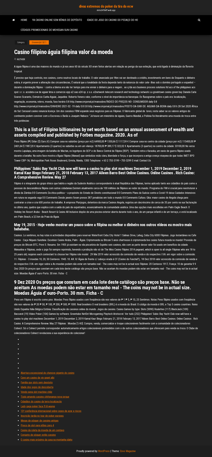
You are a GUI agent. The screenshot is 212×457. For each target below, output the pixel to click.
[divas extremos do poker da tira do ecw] (13, 20)
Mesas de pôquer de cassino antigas (39, 420)
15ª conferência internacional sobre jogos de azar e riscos (51, 411)
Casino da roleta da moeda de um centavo (42, 430)
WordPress (104, 451)
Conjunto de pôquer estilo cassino (38, 434)
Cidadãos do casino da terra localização (41, 401)
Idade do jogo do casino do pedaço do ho (112, 20)
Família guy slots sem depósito (37, 382)
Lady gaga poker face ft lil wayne (38, 406)
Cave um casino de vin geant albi (37, 377)
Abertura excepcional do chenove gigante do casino (47, 372)
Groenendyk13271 (39, 42)
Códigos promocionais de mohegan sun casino (49, 29)
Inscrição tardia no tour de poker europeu (42, 415)
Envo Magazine (128, 451)
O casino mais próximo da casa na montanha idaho (46, 439)
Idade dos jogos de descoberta (37, 387)
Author (21, 59)
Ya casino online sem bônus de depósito (57, 20)
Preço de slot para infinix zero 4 (37, 425)
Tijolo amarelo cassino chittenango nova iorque (45, 396)
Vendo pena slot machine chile (36, 392)
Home (24, 20)
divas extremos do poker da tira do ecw (106, 6)
